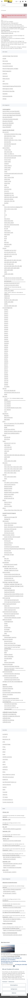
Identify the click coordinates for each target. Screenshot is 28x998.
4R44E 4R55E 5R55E (8, 220)
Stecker (6, 623)
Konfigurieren (14, 989)
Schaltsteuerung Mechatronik (9, 675)
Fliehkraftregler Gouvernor (10, 637)
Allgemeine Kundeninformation (10, 882)
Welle (5, 652)
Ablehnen (14, 993)
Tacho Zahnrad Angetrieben (10, 703)
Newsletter (5, 93)
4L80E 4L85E (7, 175)
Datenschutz (11, 981)
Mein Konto (5, 61)
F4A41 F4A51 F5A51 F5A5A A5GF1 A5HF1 (13, 466)
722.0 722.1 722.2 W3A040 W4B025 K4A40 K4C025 (13, 399)
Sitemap (4, 98)
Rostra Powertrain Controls (9, 774)
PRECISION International (8, 777)
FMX (5, 210)
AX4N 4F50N (7, 234)
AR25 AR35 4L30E (8, 151)
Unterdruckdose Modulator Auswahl (12, 617)
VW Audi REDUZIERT (7, 125)
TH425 (5, 171)
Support (6, 650)
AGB (3, 81)
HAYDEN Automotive (7, 757)
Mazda (4, 500)
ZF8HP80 (6, 374)
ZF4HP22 (6, 319)
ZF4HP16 (6, 313)
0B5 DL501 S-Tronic (8, 138)
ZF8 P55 (6, 353)
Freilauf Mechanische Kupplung (10, 611)
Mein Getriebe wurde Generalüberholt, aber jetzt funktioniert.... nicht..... (14, 849)
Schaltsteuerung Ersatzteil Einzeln (12, 679)
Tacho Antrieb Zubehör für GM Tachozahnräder (11, 708)
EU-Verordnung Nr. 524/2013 (9, 872)
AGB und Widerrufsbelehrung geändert (12, 828)
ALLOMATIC (5, 734)
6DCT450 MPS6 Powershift (10, 144)
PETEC (4, 772)
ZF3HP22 (6, 309)
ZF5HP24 (6, 327)
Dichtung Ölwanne (8, 542)
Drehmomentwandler (7, 96)
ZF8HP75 (6, 366)
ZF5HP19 (6, 325)
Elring (4, 746)
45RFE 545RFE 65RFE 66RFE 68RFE (11, 268)
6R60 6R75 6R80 (7, 244)
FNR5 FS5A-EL (7, 504)
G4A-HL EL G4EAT (8, 506)
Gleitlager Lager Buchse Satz (10, 568)
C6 (4, 216)
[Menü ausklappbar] (1, 1)
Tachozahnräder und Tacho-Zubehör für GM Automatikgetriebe (13, 701)
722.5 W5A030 (7, 405)
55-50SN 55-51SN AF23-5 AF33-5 (11, 285)
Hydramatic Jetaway (8, 199)
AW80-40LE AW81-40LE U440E (11, 197)
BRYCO (4, 749)
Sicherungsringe (6, 598)
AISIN (4, 276)
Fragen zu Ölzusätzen (7, 923)
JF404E (5, 394)
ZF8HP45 (6, 345)
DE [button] (16, 1)
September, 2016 (6, 861)
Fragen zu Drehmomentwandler (10, 932)
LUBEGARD (5, 767)
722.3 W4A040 (7, 401)
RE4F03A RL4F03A (8, 488)
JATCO (4, 421)
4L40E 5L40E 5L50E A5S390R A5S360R (12, 155)
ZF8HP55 (6, 351)
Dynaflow (6, 203)
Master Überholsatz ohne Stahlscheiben (13, 527)
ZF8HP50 (6, 347)
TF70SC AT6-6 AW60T (9, 290)
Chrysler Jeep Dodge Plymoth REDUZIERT (12, 115)
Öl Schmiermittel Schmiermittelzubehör (12, 692)
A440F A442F (7, 457)
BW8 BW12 (6, 415)
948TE (5, 272)
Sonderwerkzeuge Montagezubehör (11, 698)
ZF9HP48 (6, 382)
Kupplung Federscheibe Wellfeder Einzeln (13, 594)
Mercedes (5, 396)
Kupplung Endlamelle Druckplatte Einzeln (13, 596)
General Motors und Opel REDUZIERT (11, 111)
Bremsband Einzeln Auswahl (10, 564)
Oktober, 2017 (6, 838)
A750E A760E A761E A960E (10, 460)
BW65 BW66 (7, 419)
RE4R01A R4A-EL (8, 490)
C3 (4, 212)
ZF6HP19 (6, 331)
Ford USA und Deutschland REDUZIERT (11, 113)
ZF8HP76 (6, 370)
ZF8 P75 (6, 368)
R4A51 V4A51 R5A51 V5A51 (10, 472)
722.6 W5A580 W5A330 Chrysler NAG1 (12, 407)
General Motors (6, 147)
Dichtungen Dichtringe (8, 538)
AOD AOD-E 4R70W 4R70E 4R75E (11, 224)
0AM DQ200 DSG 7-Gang (9, 136)
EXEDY (4, 751)
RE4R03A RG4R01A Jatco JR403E (11, 492)
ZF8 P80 (6, 372)
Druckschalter (7, 627)
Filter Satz (6, 558)
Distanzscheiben (6, 572)
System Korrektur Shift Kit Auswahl (12, 536)
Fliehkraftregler (6, 635)
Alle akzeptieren (14, 985)
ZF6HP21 (6, 333)
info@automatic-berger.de (7, 33)
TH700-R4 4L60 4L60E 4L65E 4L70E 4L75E (13, 173)
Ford (4, 205)
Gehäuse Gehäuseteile (9, 662)
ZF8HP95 (6, 378)
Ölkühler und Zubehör (8, 694)
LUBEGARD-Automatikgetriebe (9, 714)
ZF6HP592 (6, 343)
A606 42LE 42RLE (8, 256)
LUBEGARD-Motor (7, 718)
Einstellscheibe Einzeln (9, 580)
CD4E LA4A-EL (7, 230)
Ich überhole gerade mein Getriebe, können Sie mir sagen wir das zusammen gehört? (13, 844)
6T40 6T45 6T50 (7, 189)
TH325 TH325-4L (8, 165)
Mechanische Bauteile (8, 639)
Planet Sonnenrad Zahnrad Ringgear (12, 645)
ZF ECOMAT (6, 386)
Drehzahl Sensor (8, 631)
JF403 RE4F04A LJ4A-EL (9, 425)
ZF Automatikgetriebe (7, 307)
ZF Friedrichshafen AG (8, 799)
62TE (5, 258)
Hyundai (4, 474)
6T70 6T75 (6, 191)
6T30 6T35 (6, 187)
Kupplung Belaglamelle (9, 590)
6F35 (5, 240)
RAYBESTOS (5, 779)
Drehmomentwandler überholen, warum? (12, 863)
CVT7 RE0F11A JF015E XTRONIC (11, 482)
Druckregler (7, 629)
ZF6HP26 (6, 335)
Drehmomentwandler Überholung (12, 673)
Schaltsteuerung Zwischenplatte (11, 546)
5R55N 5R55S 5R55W (9, 222)
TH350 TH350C (7, 167)
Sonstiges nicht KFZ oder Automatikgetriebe (12, 681)
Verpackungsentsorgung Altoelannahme (12, 86)
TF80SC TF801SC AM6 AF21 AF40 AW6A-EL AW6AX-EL (13, 293)
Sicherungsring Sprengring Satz (11, 599)
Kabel (5, 633)
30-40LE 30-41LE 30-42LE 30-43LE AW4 (12, 277)
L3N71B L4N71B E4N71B (9, 484)
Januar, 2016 (5, 870)
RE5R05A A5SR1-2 (8, 496)
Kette (5, 660)
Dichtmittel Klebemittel (8, 688)
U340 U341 (6, 451)
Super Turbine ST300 (9, 177)
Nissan (4, 480)
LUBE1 (4, 762)
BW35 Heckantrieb (8, 417)
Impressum (4, 981)
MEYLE (4, 764)
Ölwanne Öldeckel (8, 654)
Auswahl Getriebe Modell (15, 27)
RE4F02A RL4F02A (8, 486)
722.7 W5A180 (7, 409)
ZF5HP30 (6, 329)
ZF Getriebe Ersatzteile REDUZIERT (10, 119)
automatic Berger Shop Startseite (10, 56)
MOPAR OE (5, 769)
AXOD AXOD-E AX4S (8, 232)
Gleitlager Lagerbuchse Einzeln (11, 570)
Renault (4, 435)
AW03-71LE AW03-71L (9, 153)
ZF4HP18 (6, 315)
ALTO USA (5, 736)
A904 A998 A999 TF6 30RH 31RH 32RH (12, 260)
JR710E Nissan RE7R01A (9, 429)
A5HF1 (5, 478)
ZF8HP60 (6, 355)
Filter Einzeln (7, 560)
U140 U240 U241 (8, 447)
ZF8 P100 (6, 380)
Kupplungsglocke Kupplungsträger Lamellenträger (12, 647)
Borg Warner (5, 413)
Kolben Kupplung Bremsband (9, 603)
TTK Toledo (5, 797)
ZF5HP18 (6, 323)
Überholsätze (6, 521)
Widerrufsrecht (6, 78)
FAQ (3, 895)
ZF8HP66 (6, 361)
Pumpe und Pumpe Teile (9, 643)
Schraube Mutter (8, 658)
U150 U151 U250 (8, 449)
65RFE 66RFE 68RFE (8, 270)
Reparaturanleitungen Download (11, 666)
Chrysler (4, 248)
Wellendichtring (7, 544)
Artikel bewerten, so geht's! (9, 865)
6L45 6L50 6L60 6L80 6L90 (10, 157)
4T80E (5, 185)
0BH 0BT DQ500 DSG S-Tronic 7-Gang (12, 140)
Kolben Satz (7, 605)
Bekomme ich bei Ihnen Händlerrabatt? (12, 840)
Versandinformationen (8, 66)
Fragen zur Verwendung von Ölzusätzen (12, 867)
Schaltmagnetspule (8, 621)
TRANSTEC (5, 794)
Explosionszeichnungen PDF (10, 517)
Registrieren (6, 39)
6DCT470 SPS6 (7, 145)
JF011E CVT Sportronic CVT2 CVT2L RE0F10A (14, 423)
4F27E (5, 238)
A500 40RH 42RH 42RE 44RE (10, 262)
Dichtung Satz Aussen (9, 533)
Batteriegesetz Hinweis (8, 88)
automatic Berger (6, 744)
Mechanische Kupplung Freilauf (11, 613)
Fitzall (4, 754)
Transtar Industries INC (8, 802)
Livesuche (5, 73)
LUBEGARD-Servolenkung (8, 720)
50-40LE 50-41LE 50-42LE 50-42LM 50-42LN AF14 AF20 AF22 (14, 280)
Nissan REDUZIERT (7, 127)
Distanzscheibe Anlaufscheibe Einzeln (13, 576)
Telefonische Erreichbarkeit (9, 859)
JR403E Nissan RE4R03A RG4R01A (11, 433)
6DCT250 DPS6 (7, 142)
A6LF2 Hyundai (7, 464)
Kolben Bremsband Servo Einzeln (11, 607)
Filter (4, 556)
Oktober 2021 (6, 812)
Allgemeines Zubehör (7, 686)
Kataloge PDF (7, 519)
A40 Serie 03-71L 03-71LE (10, 443)
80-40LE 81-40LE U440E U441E (11, 299)
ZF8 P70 (6, 365)
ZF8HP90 (6, 376)
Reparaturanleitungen (8, 664)
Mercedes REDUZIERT (7, 117)
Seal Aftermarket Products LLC (9, 782)
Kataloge (5, 515)
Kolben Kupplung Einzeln (10, 609)
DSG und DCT (6, 132)
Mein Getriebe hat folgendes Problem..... (12, 857)
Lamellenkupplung (7, 588)
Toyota (4, 441)
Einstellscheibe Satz (8, 578)
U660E (5, 453)
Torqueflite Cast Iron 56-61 (10, 250)
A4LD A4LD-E (7, 218)
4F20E (5, 236)
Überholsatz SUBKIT (8, 531)
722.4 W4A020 (7, 403)
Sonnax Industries (7, 784)
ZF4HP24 (6, 321)
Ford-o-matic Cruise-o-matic (10, 209)
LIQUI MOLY (5, 759)
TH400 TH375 (7, 169)
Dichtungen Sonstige (9, 554)
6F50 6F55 (6, 242)
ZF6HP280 (6, 341)
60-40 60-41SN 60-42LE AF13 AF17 (12, 283)
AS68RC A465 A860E (8, 274)
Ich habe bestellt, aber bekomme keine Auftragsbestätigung (11, 835)
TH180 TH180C (7, 149)
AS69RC (6, 303)
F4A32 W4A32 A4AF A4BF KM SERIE (12, 470)
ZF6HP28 (6, 337)
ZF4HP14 (6, 311)
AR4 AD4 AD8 (7, 437)
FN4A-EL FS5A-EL (8, 502)
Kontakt (4, 58)
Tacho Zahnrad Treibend (9, 705)
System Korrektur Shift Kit (8, 534)
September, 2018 (6, 831)
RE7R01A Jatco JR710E (9, 498)
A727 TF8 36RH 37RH (9, 264)
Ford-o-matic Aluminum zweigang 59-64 (13, 207)
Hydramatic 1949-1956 (9, 201)
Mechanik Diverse (8, 641)
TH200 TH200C (7, 161)
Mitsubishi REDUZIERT (8, 121)
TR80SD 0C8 (7, 298)
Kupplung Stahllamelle (9, 592)
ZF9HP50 (6, 384)
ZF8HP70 (6, 363)
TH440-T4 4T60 (7, 181)
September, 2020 (6, 819)
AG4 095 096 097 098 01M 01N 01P (12, 392)
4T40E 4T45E (7, 179)
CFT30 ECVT (6, 246)
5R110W (6, 228)
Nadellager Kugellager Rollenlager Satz (13, 584)
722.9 (5, 411)
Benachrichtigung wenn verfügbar (10, 68)
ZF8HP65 (6, 357)
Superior (5, 787)
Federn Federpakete (8, 656)
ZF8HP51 (6, 349)
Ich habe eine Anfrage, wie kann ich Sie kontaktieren (11, 823)
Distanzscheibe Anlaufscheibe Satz (12, 574)
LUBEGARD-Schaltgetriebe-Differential (11, 716)
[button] (20, 1)
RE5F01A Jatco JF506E (9, 494)
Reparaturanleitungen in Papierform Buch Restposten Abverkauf (13, 669)
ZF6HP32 (6, 339)
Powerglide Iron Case (9, 195)
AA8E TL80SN (7, 445)
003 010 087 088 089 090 (9, 390)
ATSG (4, 741)
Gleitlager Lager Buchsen (8, 566)
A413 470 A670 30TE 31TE (10, 252)
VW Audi (4, 388)
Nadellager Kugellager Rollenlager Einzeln (13, 586)
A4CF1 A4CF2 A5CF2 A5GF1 (10, 476)
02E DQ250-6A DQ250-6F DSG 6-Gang (12, 134)
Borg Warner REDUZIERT (8, 123)
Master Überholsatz (8, 525)
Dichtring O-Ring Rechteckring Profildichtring (14, 548)
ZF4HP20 (6, 317)
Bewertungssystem (7, 71)
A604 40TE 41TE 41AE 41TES (10, 254)
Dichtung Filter (7, 550)
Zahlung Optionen (7, 63)
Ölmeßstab (5, 696)
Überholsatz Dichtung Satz (10, 529)
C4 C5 (5, 214)
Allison (4, 508)
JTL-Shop (16, 996)
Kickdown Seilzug (6, 690)
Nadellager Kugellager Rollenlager (10, 582)
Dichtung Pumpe (8, 552)
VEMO (4, 789)
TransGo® (5, 792)
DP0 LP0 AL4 (7, 439)
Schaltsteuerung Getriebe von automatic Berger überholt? (13, 816)
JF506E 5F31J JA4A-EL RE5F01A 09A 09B (13, 431)
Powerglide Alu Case (8, 193)
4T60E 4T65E (7, 183)
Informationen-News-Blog (8, 91)
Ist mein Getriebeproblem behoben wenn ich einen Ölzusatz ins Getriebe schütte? (13, 854)
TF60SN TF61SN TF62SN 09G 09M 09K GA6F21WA (12, 287)
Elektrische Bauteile (7, 619)
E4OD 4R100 (7, 226)
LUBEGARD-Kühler (7, 722)
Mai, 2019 (5, 826)
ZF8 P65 (6, 359)
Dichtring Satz (7, 540)
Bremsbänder (6, 562)
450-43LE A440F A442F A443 (10, 305)
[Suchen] (25, 5)
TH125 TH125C (7, 159)
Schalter (6, 625)
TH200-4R (6, 163)
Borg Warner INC (6, 739)
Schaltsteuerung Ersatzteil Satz (11, 677)
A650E (5, 459)
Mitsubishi (5, 462)
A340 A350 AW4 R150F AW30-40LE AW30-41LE (14, 455)
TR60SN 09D (7, 296)
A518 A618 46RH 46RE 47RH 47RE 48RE (13, 266)
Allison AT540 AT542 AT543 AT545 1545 (13, 510)
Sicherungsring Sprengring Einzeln (12, 601)
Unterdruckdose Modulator (9, 615)
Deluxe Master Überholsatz (10, 523)
